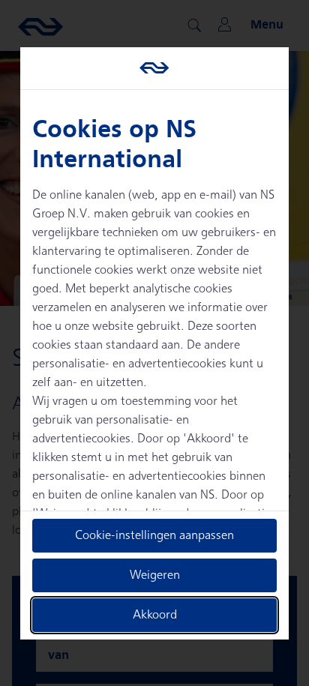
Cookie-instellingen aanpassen (154, 535)
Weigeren (155, 575)
